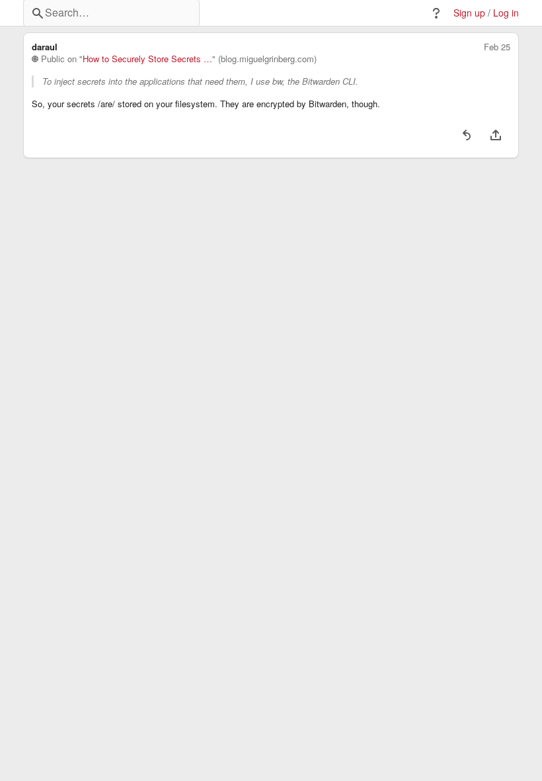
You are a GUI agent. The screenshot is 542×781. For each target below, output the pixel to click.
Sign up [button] (469, 13)
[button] (436, 13)
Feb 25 (497, 47)
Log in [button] (506, 13)
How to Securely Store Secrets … (147, 59)
